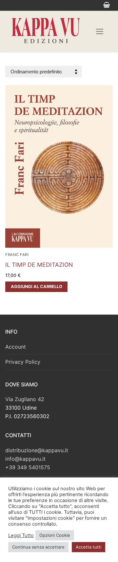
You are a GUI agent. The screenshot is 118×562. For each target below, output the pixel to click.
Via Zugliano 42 (24, 399)
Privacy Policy (22, 362)
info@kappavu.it (25, 458)
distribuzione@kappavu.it (36, 450)
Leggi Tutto (21, 535)
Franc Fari (17, 254)
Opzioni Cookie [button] (54, 535)
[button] (36, 286)
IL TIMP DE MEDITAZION (39, 264)
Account (15, 346)
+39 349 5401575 (27, 467)
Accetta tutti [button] (88, 547)
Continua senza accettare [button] (38, 547)
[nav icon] (99, 31)
